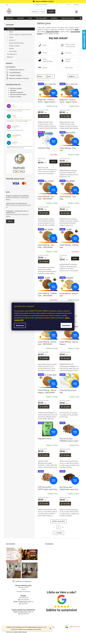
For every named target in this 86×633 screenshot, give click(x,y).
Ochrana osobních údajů (18, 94)
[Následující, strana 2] (58, 527)
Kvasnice (12, 40)
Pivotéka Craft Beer (15, 75)
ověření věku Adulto (20, 632)
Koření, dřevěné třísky (16, 43)
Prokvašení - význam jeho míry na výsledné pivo (17, 211)
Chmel (11, 37)
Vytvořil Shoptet (74, 626)
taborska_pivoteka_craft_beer (19, 78)
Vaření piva (10, 29)
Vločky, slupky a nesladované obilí (20, 34)
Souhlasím (66, 325)
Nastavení (20, 325)
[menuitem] (9, 18)
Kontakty (13, 90)
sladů (76, 29)
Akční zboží (12, 51)
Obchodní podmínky (16, 92)
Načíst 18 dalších (58, 521)
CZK (67, 4)
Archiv (10, 221)
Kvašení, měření (14, 46)
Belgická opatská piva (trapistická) (17, 195)
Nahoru (59, 533)
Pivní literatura (12, 54)
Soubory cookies (15, 96)
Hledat (51, 11)
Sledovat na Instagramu (23, 581)
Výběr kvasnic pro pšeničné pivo (16, 203)
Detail (53, 161)
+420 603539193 (14, 72)
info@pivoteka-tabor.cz (16, 69)
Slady (11, 32)
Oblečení (10, 57)
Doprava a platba (41, 4)
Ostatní (11, 48)
